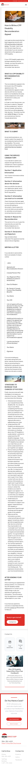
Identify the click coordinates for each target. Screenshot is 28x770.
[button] (15, 1)
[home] (5, 4)
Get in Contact (14, 723)
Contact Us (12, 622)
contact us (13, 607)
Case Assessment (14, 719)
